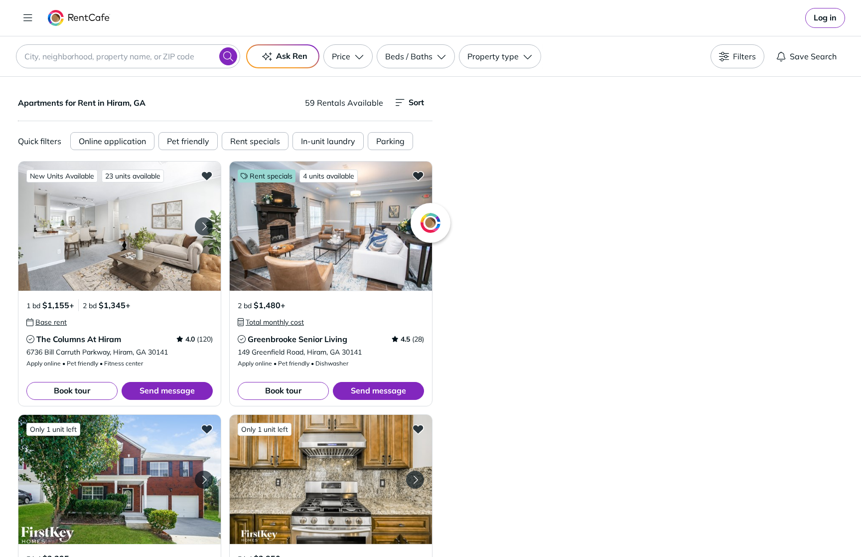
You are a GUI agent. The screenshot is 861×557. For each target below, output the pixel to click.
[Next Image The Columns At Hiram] (204, 226)
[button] (119, 226)
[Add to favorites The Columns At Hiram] (207, 176)
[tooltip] (46, 322)
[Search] (228, 56)
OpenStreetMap (697, 528)
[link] (825, 18)
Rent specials (255, 141)
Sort (416, 102)
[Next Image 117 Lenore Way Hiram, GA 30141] (415, 480)
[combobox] (128, 56)
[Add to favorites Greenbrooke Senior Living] (418, 176)
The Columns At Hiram (78, 339)
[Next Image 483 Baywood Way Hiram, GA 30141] (204, 480)
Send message (167, 390)
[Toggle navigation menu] (28, 18)
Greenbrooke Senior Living (297, 339)
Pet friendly (188, 141)
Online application (112, 141)
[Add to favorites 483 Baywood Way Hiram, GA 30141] (207, 429)
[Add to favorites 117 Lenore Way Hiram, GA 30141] (418, 429)
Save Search (813, 56)
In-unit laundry (328, 141)
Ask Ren (291, 56)
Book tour (72, 390)
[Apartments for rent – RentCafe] (79, 18)
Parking (390, 141)
